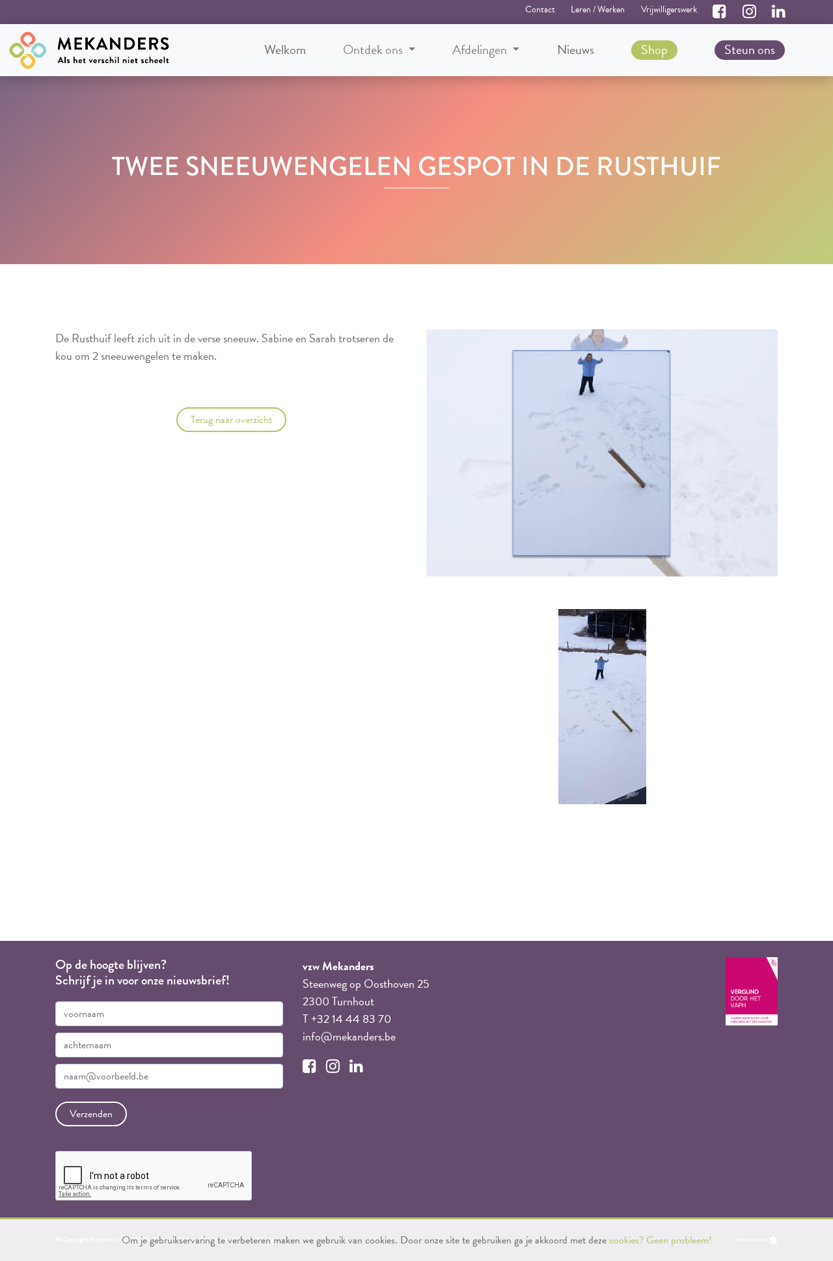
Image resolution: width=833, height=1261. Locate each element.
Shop (654, 49)
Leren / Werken (598, 9)
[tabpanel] (602, 706)
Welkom (285, 49)
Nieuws (575, 49)
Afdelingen (481, 49)
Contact (540, 9)
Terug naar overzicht (231, 419)
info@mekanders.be (349, 1036)
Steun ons (749, 49)
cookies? (626, 1240)
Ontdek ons (374, 49)
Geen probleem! (679, 1240)
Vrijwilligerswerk (669, 9)
